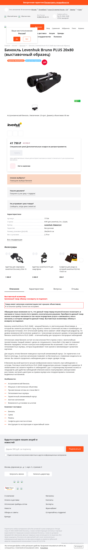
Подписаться (75, 449)
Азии (80, 10)
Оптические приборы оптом (15, 504)
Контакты (49, 500)
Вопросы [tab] (58, 289)
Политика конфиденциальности (72, 543)
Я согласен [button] (78, 547)
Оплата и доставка (38, 33)
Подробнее (44, 548)
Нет (26, 39)
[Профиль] (48, 26)
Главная (7, 46)
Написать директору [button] (41, 474)
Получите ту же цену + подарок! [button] (22, 193)
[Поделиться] (20, 133)
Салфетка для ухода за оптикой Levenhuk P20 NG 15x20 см (69, 269)
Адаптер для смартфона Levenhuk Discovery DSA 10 (15, 268)
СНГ (67, 10)
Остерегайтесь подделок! (56, 512)
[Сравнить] (15, 133)
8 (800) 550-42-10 (43, 17)
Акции (52, 33)
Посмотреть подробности (56, 2)
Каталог (14, 46)
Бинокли (22, 46)
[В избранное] (9, 133)
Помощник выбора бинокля (21, 180)
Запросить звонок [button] (16, 474)
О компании (9, 496)
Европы (72, 10)
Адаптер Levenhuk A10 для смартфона (42, 268)
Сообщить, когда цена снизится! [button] (23, 206)
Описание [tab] (14, 289)
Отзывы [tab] (75, 289)
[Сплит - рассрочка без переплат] (77, 101)
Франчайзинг (51, 508)
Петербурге (43, 10)
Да (17, 39)
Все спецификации (14, 240)
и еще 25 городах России (56, 10)
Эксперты (49, 504)
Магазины (50, 496)
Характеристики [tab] (36, 289)
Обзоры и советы (11, 512)
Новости (7, 508)
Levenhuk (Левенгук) (53, 225)
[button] (10, 16)
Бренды (61, 33)
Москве (34, 10)
